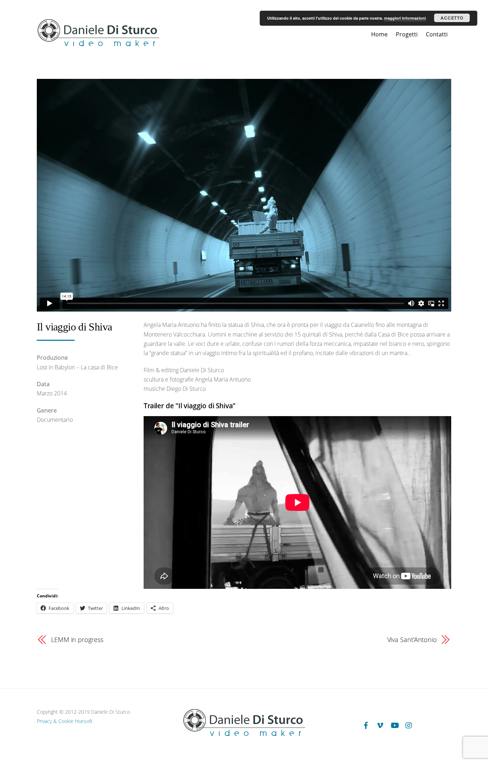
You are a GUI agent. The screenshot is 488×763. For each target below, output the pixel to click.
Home (379, 34)
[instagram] (408, 725)
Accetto (451, 18)
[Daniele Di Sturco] (98, 45)
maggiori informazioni (405, 18)
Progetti (407, 34)
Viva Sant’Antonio (412, 639)
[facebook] (365, 725)
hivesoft (84, 721)
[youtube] (394, 725)
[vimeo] (380, 725)
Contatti (437, 34)
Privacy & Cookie (55, 721)
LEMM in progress (77, 639)
